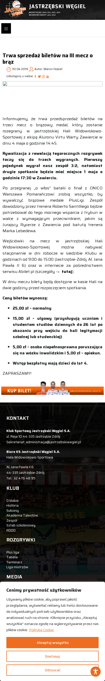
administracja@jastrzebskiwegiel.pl (53, 442)
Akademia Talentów (22, 515)
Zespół (11, 520)
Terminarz (14, 562)
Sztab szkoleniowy (20, 525)
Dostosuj (52, 656)
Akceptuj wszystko (53, 642)
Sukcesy (12, 510)
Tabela (12, 557)
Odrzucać (52, 670)
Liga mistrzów (17, 567)
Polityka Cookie (41, 630)
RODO (11, 530)
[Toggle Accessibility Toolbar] (95, 671)
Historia (12, 505)
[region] (52, 631)
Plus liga (12, 552)
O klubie (12, 500)
